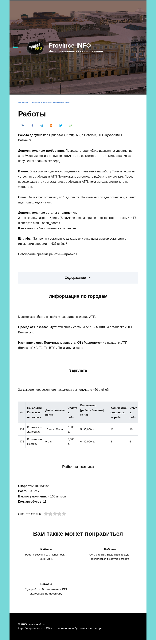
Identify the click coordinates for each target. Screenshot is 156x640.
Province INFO (70, 45)
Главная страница (29, 102)
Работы (46, 549)
